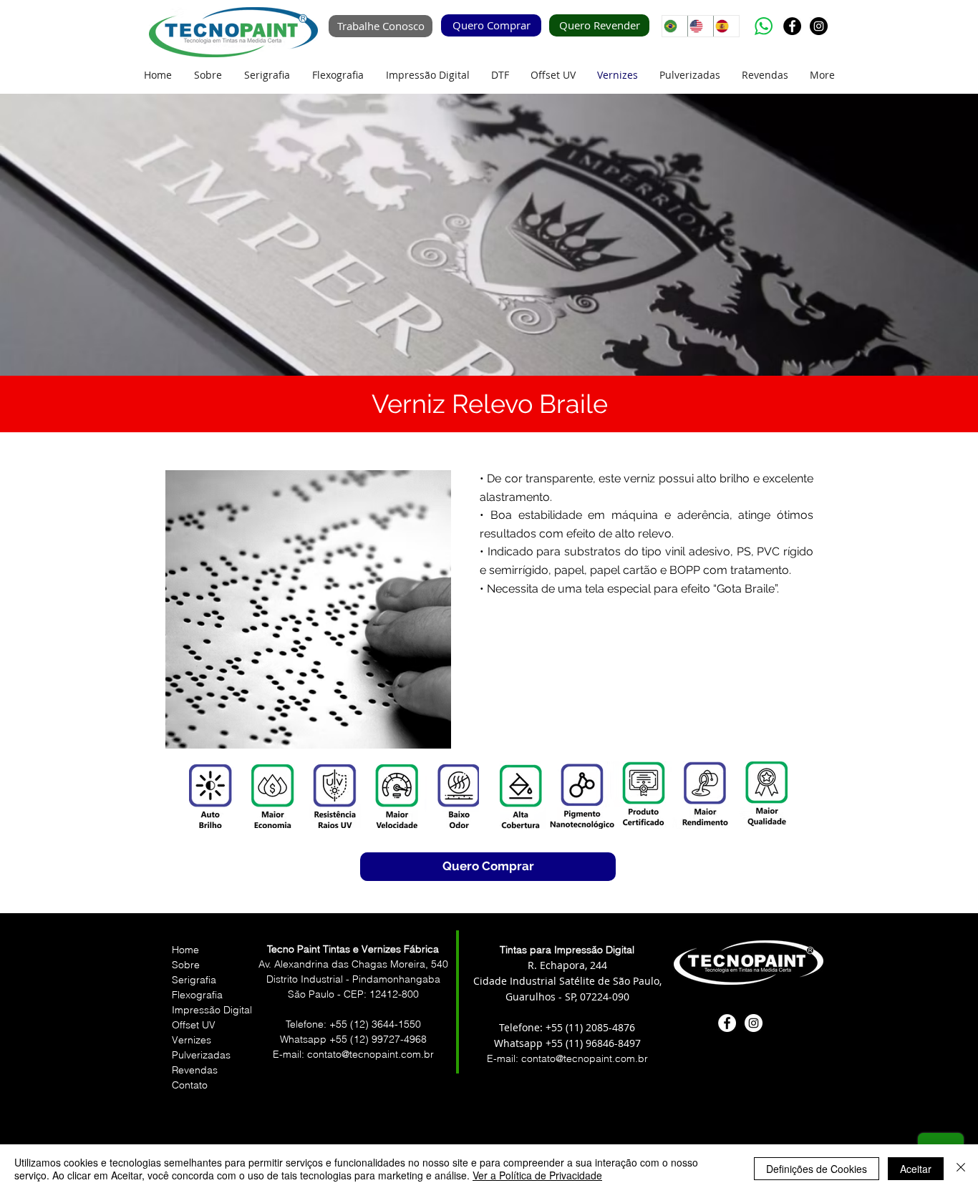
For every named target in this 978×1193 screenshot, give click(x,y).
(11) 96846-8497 (602, 1043)
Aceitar (915, 1169)
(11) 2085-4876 (600, 1027)
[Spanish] (726, 26)
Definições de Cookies (816, 1169)
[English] (700, 26)
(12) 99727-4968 (388, 1039)
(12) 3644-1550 (385, 1024)
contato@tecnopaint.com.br (584, 1058)
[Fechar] (960, 1169)
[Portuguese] (674, 26)
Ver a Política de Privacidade (537, 1175)
